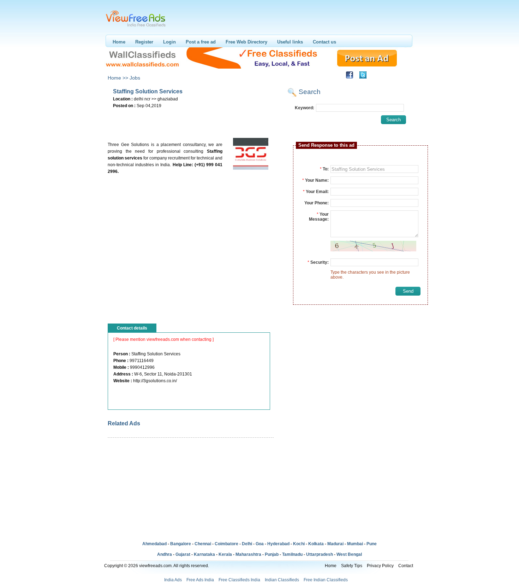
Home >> (118, 78)
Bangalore (180, 543)
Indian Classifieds (282, 579)
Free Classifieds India (239, 579)
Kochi (299, 543)
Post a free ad (201, 42)
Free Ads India (200, 579)
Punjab (272, 554)
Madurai (335, 543)
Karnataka (204, 554)
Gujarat (182, 554)
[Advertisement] (190, 120)
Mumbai (355, 543)
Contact (405, 565)
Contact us (324, 42)
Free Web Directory (246, 42)
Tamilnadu (292, 554)
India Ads (173, 579)
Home (119, 42)
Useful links (290, 42)
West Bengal (349, 554)
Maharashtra (248, 554)
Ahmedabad (154, 543)
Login (169, 42)
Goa (260, 543)
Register (144, 42)
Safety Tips (351, 565)
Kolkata (316, 543)
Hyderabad (278, 543)
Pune (371, 543)
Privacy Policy (380, 565)
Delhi (247, 543)
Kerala (225, 554)
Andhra (164, 554)
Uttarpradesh (319, 554)
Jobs (135, 78)
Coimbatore (226, 543)
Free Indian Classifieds (326, 579)
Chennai (203, 543)
